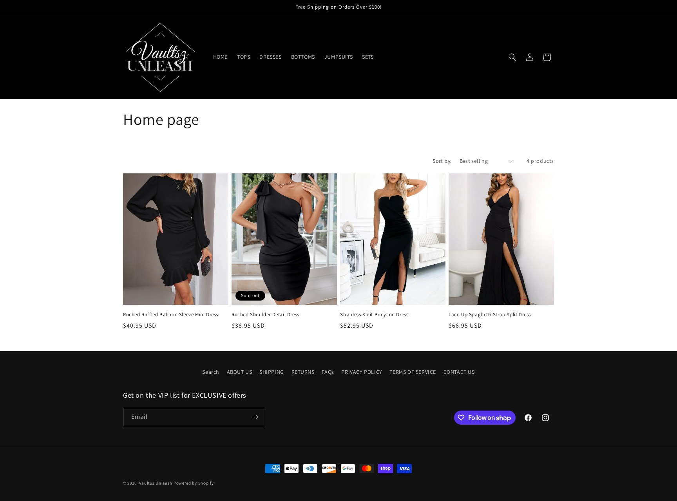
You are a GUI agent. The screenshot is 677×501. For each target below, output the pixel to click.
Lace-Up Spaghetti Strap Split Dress (490, 315)
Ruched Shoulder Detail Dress (265, 315)
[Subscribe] (255, 417)
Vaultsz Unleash (156, 483)
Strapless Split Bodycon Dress (374, 315)
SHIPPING (271, 371)
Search (210, 371)
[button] (512, 57)
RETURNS (303, 371)
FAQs (328, 371)
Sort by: (442, 160)
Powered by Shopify (194, 483)
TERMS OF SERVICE (412, 371)
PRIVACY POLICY (361, 371)
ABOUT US (239, 371)
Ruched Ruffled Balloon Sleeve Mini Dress (170, 315)
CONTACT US (459, 371)
